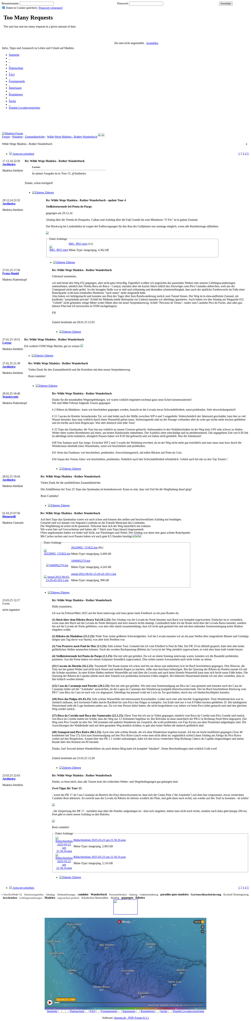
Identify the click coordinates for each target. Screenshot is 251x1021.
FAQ (12, 74)
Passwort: (122, 3)
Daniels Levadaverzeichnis (24, 107)
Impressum (15, 87)
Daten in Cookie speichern (21, 7)
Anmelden (152, 43)
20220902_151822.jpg (84, 547)
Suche (12, 101)
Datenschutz (16, 68)
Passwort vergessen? (51, 7)
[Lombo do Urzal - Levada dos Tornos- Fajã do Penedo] (99, 135)
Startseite (14, 54)
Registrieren (16, 94)
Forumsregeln (17, 81)
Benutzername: (10, 3)
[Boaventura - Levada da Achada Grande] (103, 135)
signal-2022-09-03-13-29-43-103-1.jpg (93, 574)
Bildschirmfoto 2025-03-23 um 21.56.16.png (99, 856)
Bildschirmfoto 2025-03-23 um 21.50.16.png (99, 840)
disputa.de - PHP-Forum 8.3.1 (131, 1017)
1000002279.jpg (80, 560)
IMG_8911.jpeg (78, 243)
